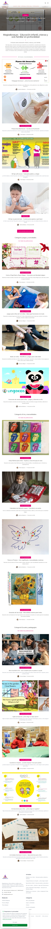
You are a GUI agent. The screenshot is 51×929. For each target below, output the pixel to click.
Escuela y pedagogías (25, 125)
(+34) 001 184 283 (7, 892)
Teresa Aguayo (5, 905)
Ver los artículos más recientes (25, 231)
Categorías (29, 898)
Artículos (28, 874)
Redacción (5, 898)
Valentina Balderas (6, 900)
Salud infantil (25, 216)
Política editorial (45, 916)
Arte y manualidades (25, 458)
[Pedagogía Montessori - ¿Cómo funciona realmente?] (25, 70)
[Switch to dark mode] (45, 3)
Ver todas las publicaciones (25, 241)
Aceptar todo (15, 925)
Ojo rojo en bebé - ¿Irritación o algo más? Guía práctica (37, 885)
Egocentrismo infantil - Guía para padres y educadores (37, 883)
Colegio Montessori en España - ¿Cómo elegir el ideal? (37, 880)
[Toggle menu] (48, 3)
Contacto (32, 916)
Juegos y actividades (25, 272)
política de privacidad (7, 919)
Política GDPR (38, 916)
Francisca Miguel (5, 902)
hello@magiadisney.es (8, 894)
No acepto (15, 922)
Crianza (25, 15)
